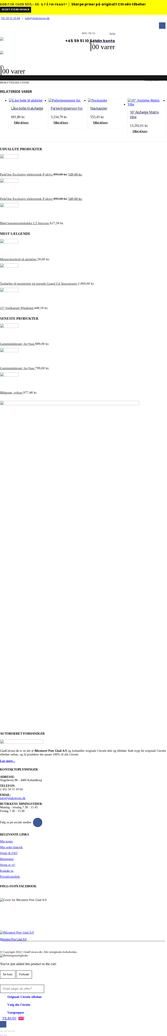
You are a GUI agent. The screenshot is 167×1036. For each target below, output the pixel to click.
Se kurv (8, 974)
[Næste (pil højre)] (5, 1035)
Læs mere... (7, 761)
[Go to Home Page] (1, 79)
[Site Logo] (32, 43)
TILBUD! (12, 1018)
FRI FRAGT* (58, 4)
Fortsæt (24, 974)
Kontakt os (6, 870)
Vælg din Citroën (18, 1004)
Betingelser (7, 859)
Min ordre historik (11, 847)
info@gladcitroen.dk (37, 18)
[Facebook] (162, 25)
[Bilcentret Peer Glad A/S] (17, 932)
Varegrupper (15, 1012)
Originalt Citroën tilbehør (24, 997)
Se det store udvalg (15, 9)
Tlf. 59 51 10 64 (10, 18)
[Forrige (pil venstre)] (1, 1035)
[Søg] (49, 989)
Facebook (37, 822)
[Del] (9, 1031)
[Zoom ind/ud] (1, 1031)
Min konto (6, 841)
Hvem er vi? (7, 865)
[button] (3, 33)
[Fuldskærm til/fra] (5, 1031)
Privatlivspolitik (10, 876)
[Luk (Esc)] (13, 1031)
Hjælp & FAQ (8, 853)
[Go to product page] (28, 100)
